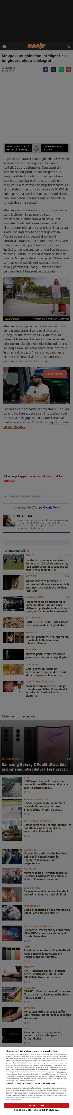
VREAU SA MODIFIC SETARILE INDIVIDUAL (36, 1110)
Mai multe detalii (22, 1062)
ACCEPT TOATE (37, 1106)
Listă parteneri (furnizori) (14, 1099)
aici (47, 1073)
